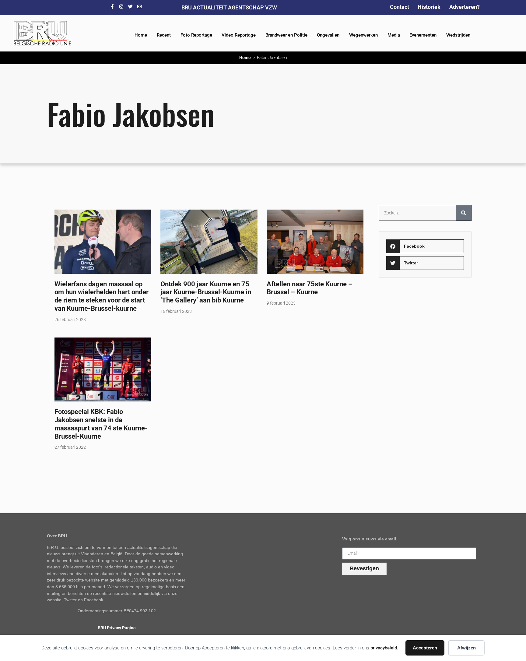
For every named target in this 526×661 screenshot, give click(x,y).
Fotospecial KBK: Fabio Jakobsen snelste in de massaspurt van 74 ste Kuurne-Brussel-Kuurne (101, 424)
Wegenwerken (363, 35)
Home (141, 35)
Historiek (429, 7)
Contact (399, 7)
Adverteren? (464, 7)
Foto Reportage (196, 35)
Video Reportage (239, 35)
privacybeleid (383, 648)
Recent (164, 35)
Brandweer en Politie (286, 35)
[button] (425, 246)
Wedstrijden (458, 35)
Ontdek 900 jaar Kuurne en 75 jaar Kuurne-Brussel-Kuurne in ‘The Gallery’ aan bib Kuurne (205, 292)
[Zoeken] (463, 213)
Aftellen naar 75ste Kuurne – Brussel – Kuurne (309, 288)
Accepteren (425, 647)
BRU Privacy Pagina (117, 628)
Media (393, 35)
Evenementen (423, 35)
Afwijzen (466, 647)
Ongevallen (328, 35)
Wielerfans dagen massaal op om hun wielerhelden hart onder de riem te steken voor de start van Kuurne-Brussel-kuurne (101, 296)
